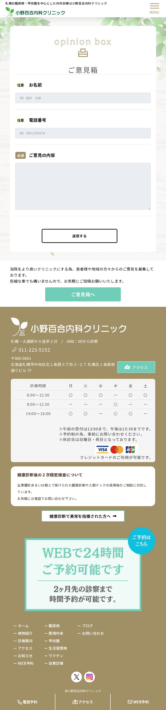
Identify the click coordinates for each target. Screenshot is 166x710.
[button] (154, 8)
